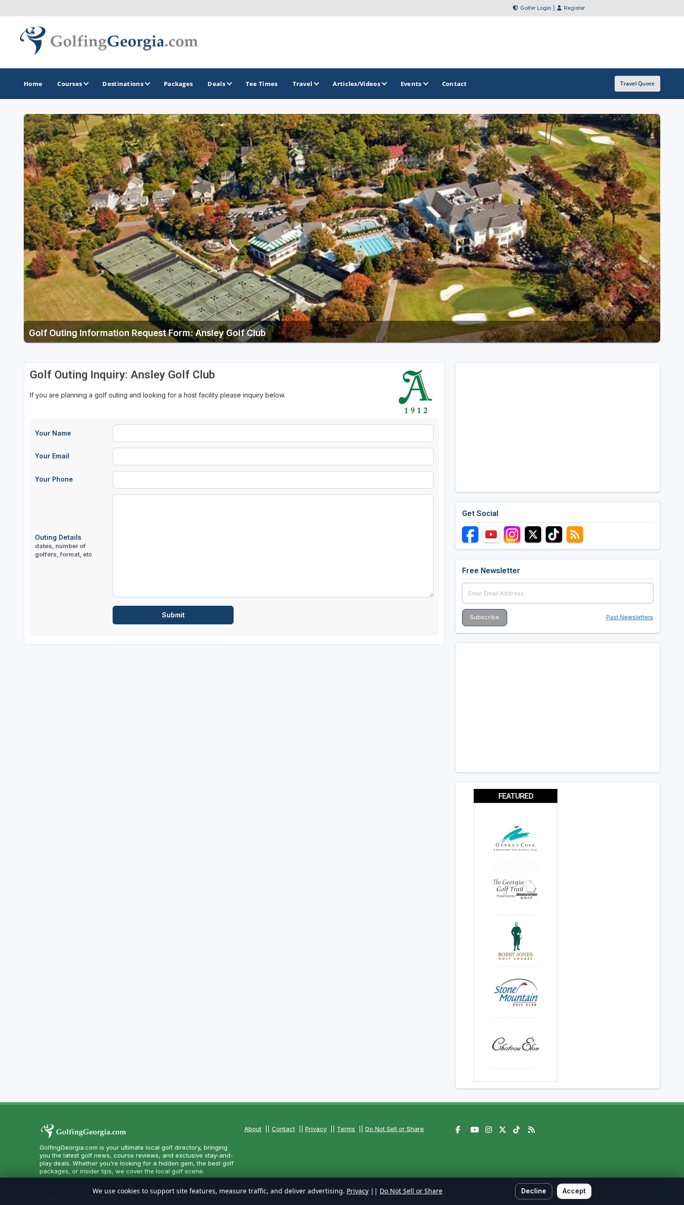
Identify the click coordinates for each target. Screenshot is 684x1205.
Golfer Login (535, 8)
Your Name (53, 433)
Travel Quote (637, 83)
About (253, 1128)
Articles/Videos (356, 83)
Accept (574, 1191)
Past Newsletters (629, 617)
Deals (216, 83)
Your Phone (54, 479)
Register (574, 8)
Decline (533, 1191)
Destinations (122, 83)
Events (411, 83)
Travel (303, 83)
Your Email (52, 456)
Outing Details (63, 545)
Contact (283, 1128)
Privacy (316, 1128)
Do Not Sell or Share (394, 1128)
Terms (346, 1128)
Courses (69, 83)
